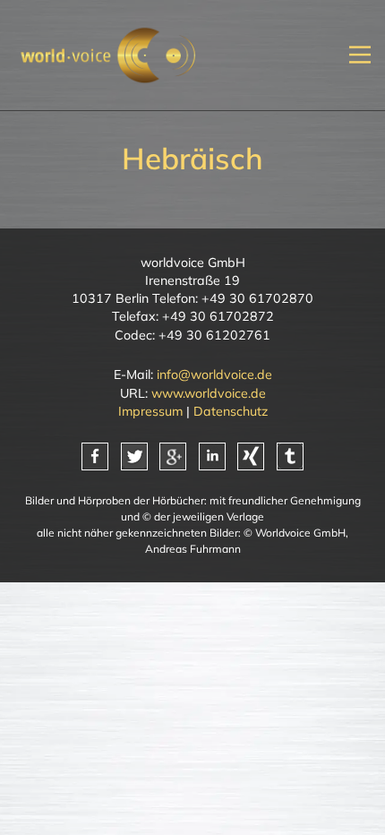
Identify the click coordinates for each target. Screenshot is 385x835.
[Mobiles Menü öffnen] (360, 55)
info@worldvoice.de (214, 374)
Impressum (150, 411)
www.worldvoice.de (208, 393)
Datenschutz (230, 411)
